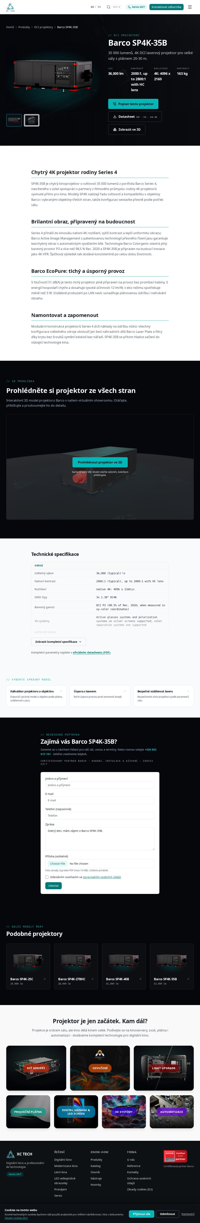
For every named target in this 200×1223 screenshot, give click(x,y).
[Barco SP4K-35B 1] (14, 120)
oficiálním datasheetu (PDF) (91, 652)
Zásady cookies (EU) (140, 1189)
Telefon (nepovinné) (58, 809)
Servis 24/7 (138, 7)
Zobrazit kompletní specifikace (56, 642)
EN (99, 7)
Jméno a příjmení (56, 778)
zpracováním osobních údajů (102, 877)
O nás (131, 1159)
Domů (10, 27)
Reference (133, 1166)
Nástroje (96, 1178)
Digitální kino (63, 1159)
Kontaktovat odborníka (166, 7)
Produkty (24, 27)
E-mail (49, 794)
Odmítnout (167, 1214)
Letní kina (60, 1172)
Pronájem (60, 1189)
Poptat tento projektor (136, 104)
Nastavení (188, 1214)
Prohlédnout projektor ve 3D (100, 462)
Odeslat (53, 885)
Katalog (96, 1166)
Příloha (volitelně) (56, 856)
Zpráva (49, 824)
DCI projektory (43, 27)
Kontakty (132, 1172)
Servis (58, 1195)
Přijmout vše (141, 1214)
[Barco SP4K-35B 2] (31, 120)
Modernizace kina (66, 1166)
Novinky (96, 1184)
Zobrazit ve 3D (130, 129)
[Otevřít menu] (190, 7)
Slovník (95, 1172)
